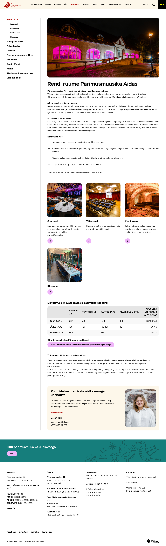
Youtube (35, 532)
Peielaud (11, 50)
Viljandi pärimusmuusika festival (141, 477)
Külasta (57, 5)
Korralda (75, 5)
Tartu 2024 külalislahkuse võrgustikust (138, 489)
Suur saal (14, 24)
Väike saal (14, 28)
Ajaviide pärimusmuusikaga (20, 73)
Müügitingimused (14, 541)
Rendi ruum (12, 19)
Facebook (11, 532)
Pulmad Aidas (13, 46)
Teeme (48, 5)
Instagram (23, 532)
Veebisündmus (14, 78)
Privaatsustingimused (35, 541)
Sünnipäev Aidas (15, 41)
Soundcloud (47, 532)
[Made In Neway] (153, 541)
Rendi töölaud (13, 64)
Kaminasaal (15, 33)
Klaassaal (14, 37)
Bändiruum (12, 60)
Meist (103, 5)
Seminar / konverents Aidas (20, 55)
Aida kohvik (131, 482)
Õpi (65, 5)
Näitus (10, 69)
